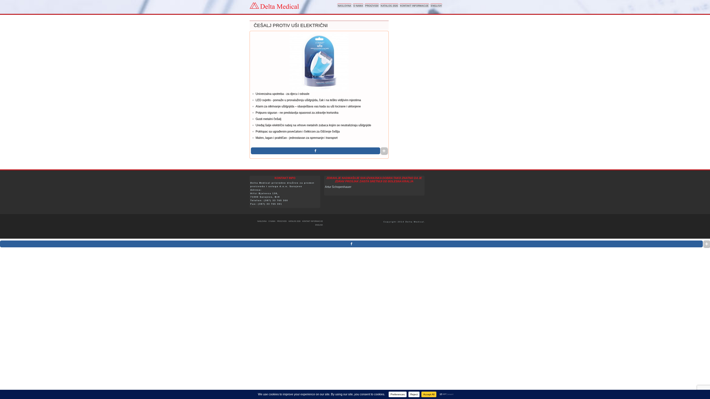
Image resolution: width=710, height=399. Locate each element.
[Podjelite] (315, 150)
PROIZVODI (371, 5)
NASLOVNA (344, 5)
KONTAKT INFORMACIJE (414, 5)
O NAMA (358, 5)
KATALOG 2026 (389, 5)
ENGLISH (436, 5)
